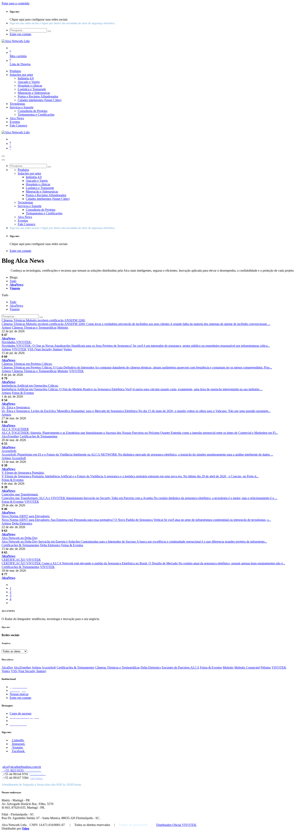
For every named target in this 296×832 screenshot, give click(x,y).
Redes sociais (10, 635)
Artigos (6, 327)
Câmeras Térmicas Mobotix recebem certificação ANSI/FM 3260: (43, 320)
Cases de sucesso (20, 713)
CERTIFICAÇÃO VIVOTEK (21, 559)
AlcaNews (8, 338)
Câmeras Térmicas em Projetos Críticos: (27, 364)
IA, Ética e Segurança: (16, 407)
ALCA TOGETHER (15, 429)
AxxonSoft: (9, 451)
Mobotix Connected (247, 667)
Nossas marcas (19, 694)
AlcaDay (7, 667)
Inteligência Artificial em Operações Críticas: (30, 385)
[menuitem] (15, 71)
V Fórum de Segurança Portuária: (23, 472)
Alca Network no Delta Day (20, 538)
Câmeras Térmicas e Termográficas (34, 327)
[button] (5, 295)
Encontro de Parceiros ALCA (180, 667)
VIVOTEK (19, 349)
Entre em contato (20, 697)
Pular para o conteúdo (15, 3)
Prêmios (266, 667)
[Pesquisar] (49, 31)
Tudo (13, 281)
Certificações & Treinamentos (38, 436)
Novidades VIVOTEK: (17, 342)
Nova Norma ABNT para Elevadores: (26, 516)
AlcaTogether (10, 436)
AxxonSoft (19, 458)
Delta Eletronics (22, 523)
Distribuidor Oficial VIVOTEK (176, 825)
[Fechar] (3, 159)
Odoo (25, 828)
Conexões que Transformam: (20, 494)
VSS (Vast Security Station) (45, 349)
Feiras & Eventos (23, 393)
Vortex (67, 349)
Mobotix (62, 327)
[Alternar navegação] (3, 156)
